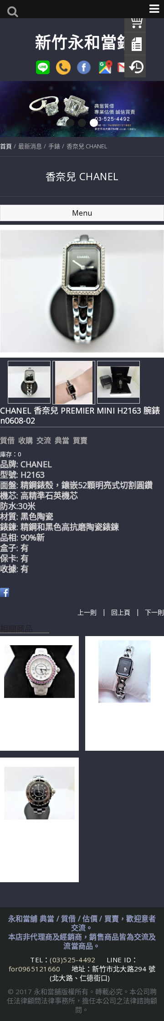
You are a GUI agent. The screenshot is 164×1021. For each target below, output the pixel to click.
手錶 (54, 146)
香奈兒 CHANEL (87, 146)
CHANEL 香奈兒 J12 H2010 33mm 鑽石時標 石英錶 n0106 (37, 724)
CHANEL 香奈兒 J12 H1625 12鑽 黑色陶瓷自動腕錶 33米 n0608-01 (38, 851)
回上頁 (120, 612)
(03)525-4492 (73, 959)
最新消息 (30, 146)
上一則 (87, 612)
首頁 (6, 146)
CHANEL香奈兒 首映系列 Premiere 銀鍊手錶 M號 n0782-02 (124, 724)
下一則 (154, 612)
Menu (82, 213)
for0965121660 (34, 968)
